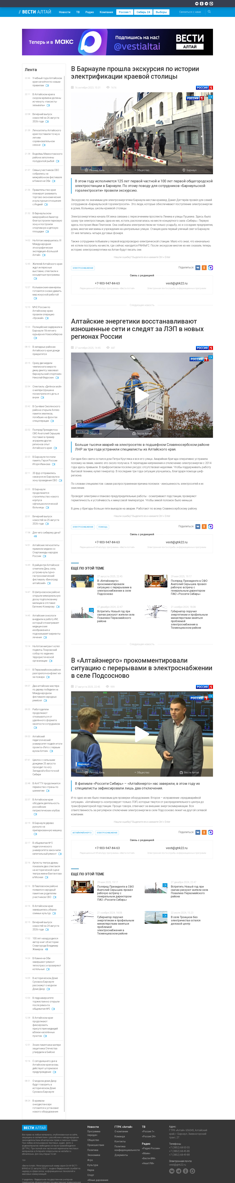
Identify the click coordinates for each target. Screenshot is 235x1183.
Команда (120, 1136)
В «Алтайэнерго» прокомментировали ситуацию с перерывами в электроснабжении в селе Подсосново (114, 587)
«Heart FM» (148, 1163)
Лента (31, 69)
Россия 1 (125, 12)
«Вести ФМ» (149, 1158)
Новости (64, 12)
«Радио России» (151, 1148)
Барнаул (191, 170)
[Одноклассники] (201, 3)
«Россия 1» (148, 1131)
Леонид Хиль (97, 170)
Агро (90, 1160)
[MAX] (211, 3)
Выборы (161, 12)
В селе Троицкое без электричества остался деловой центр (185, 920)
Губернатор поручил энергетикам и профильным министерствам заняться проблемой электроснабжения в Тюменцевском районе (189, 619)
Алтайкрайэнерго (82, 833)
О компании (121, 1131)
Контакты (120, 1141)
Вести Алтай (144, 433)
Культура (92, 1165)
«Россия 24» (149, 1136)
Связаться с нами (190, 11)
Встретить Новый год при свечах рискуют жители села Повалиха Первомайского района (115, 616)
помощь (103, 527)
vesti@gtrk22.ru (177, 1164)
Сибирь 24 (143, 12)
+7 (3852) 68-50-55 (179, 1147)
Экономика (93, 1155)
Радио (90, 12)
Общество (143, 170)
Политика (92, 1150)
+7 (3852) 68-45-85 (179, 1151)
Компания (106, 12)
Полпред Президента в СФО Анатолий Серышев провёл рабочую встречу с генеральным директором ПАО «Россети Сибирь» (189, 587)
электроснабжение (83, 268)
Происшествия (95, 1145)
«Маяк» (146, 1153)
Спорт (90, 1175)
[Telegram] (206, 3)
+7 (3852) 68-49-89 (179, 1154)
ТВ (78, 12)
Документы (121, 1155)
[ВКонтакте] (197, 3)
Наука (90, 1170)
